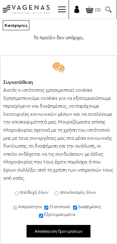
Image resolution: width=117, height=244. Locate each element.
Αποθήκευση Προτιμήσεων (58, 231)
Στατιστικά (59, 207)
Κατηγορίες (16, 25)
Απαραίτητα (29, 207)
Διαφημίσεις (89, 207)
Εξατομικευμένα (59, 214)
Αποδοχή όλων (34, 192)
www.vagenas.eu (26, 10)
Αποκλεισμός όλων (77, 192)
